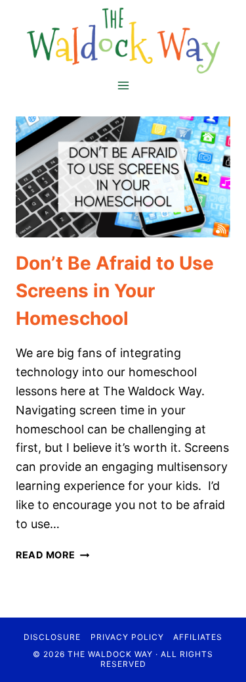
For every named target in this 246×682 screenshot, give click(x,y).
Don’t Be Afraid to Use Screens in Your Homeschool (115, 290)
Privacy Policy (127, 637)
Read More (52, 554)
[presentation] (123, 176)
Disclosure (52, 637)
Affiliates (197, 637)
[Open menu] (123, 85)
